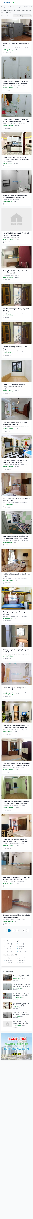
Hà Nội (26, 7)
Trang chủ (4, 7)
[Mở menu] (30, 2)
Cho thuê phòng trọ (16, 7)
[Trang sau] (27, 930)
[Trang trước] (5, 930)
